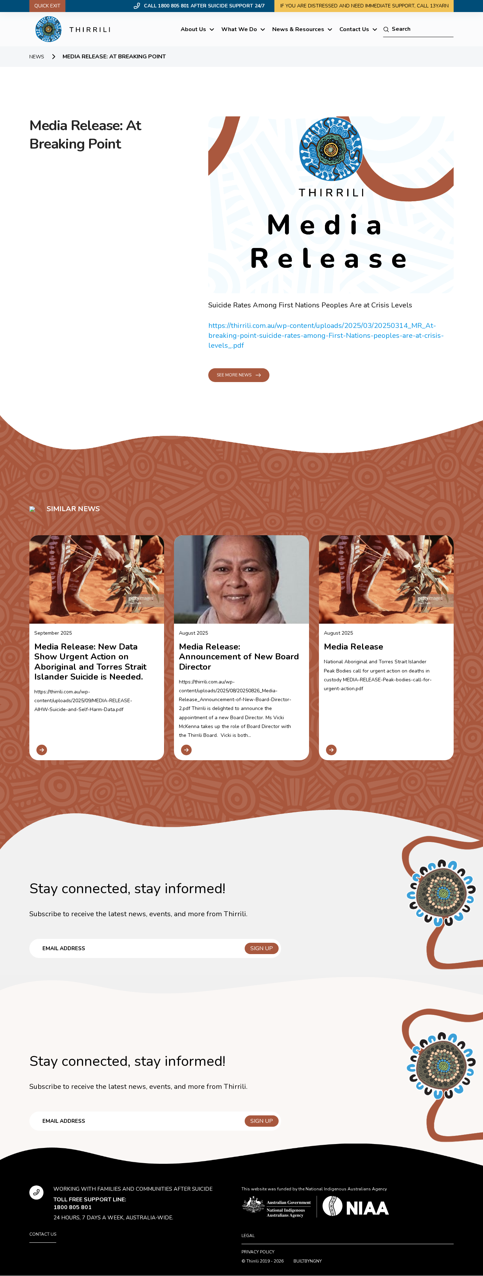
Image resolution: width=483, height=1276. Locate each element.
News (36, 56)
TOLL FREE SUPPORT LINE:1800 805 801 (89, 1203)
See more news (234, 375)
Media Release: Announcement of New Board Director (239, 656)
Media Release (353, 646)
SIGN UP (261, 948)
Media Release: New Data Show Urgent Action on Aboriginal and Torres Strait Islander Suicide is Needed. (90, 661)
